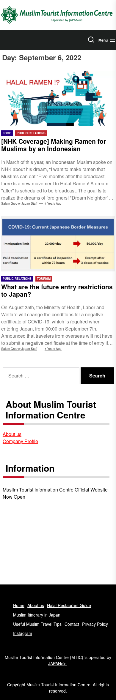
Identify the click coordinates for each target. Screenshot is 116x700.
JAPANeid (57, 663)
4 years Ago (53, 203)
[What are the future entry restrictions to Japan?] (58, 243)
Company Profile (20, 441)
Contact (72, 624)
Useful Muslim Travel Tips (37, 624)
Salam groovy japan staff (19, 203)
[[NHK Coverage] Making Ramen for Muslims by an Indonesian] (58, 98)
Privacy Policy (95, 624)
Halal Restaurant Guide (69, 605)
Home (18, 605)
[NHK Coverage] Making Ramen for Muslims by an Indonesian (53, 145)
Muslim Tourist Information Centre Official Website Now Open (55, 493)
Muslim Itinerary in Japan (36, 615)
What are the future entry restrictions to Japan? (57, 290)
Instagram (22, 633)
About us (12, 434)
